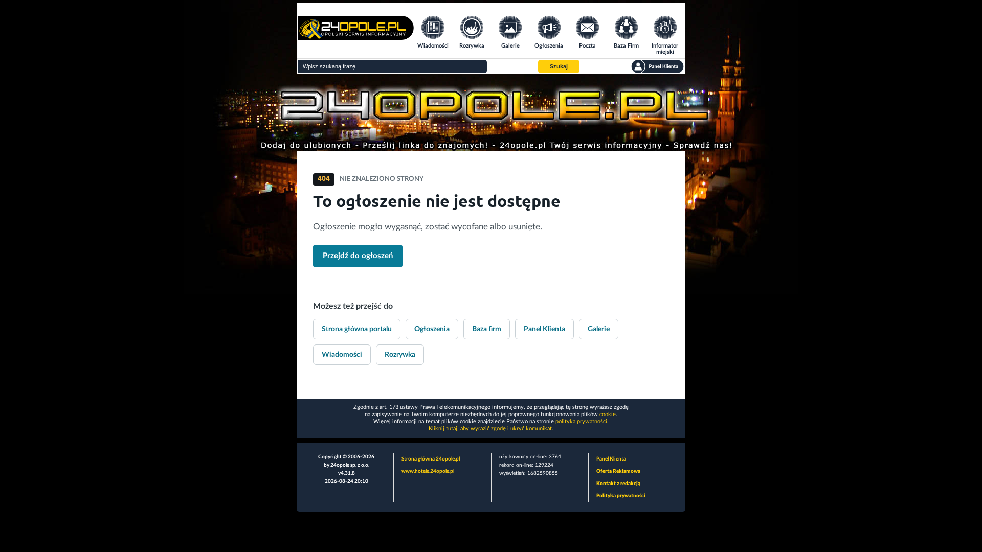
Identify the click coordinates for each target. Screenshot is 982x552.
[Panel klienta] (657, 66)
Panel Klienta (544, 329)
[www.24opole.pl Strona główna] (356, 36)
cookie (607, 414)
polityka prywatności (581, 421)
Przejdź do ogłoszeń (358, 256)
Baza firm (486, 329)
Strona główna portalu (357, 329)
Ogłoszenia (432, 329)
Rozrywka (400, 354)
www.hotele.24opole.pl (427, 471)
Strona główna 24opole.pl (430, 459)
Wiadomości (342, 354)
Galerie (599, 329)
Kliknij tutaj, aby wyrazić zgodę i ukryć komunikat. (491, 428)
